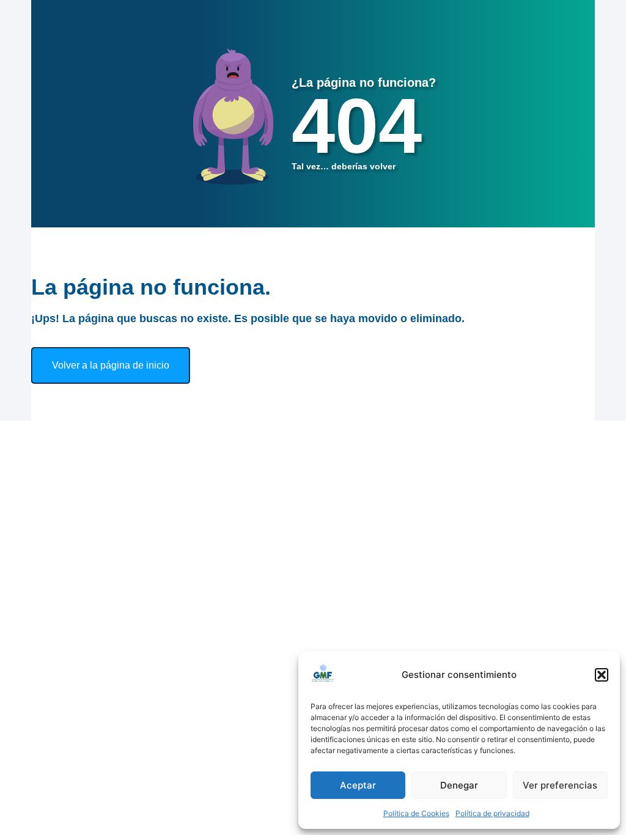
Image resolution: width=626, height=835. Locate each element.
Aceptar (358, 785)
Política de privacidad (492, 813)
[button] (601, 675)
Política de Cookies (416, 813)
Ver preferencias (560, 785)
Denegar (459, 785)
